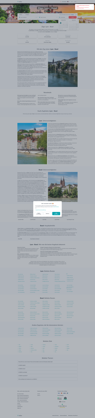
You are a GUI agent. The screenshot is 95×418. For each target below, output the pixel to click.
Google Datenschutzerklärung (40, 209)
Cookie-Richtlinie (56, 206)
